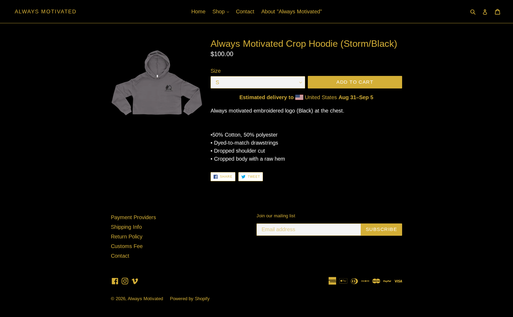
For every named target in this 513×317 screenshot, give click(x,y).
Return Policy (126, 236)
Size (216, 71)
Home (198, 11)
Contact (245, 11)
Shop (222, 11)
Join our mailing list (275, 215)
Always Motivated (45, 11)
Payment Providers (133, 217)
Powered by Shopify (190, 298)
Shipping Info (126, 227)
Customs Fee (127, 246)
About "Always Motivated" (291, 11)
